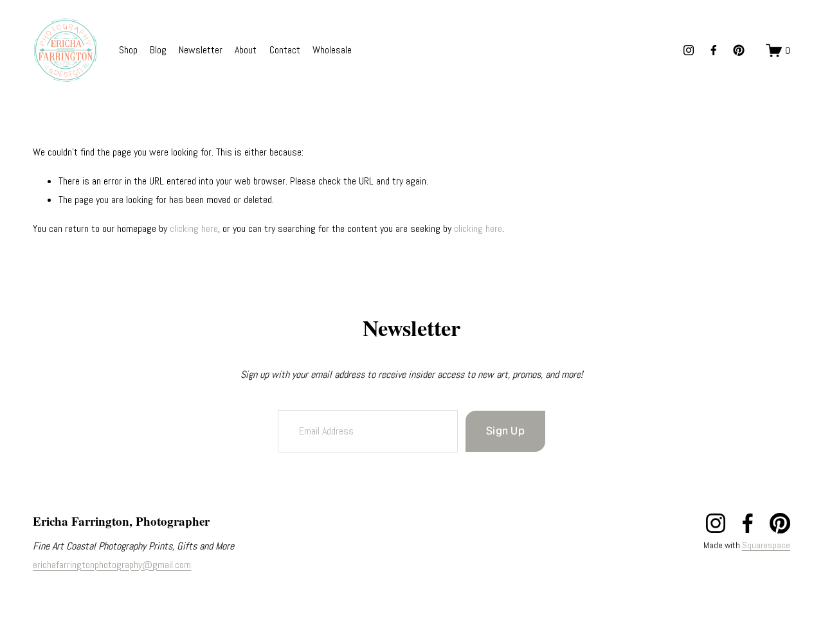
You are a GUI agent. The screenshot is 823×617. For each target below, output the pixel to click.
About (246, 50)
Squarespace (766, 545)
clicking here (194, 228)
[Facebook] (713, 50)
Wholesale (332, 50)
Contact (284, 50)
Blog (158, 50)
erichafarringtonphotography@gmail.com (112, 564)
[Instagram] (688, 50)
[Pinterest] (738, 50)
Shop (128, 50)
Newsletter (200, 50)
